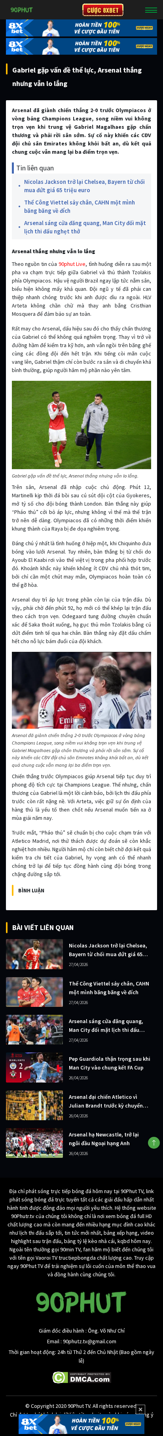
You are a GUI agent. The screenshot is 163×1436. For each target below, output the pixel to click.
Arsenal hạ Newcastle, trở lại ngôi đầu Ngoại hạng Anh (104, 1139)
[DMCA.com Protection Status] (81, 1377)
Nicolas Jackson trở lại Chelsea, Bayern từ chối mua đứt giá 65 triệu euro (84, 186)
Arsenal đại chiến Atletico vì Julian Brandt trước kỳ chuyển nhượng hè (106, 1101)
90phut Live (72, 263)
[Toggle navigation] (151, 10)
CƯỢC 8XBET (103, 10)
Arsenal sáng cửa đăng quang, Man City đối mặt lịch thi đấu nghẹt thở (85, 227)
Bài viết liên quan (43, 927)
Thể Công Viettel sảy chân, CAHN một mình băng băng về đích (79, 206)
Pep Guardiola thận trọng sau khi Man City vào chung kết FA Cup (109, 1063)
